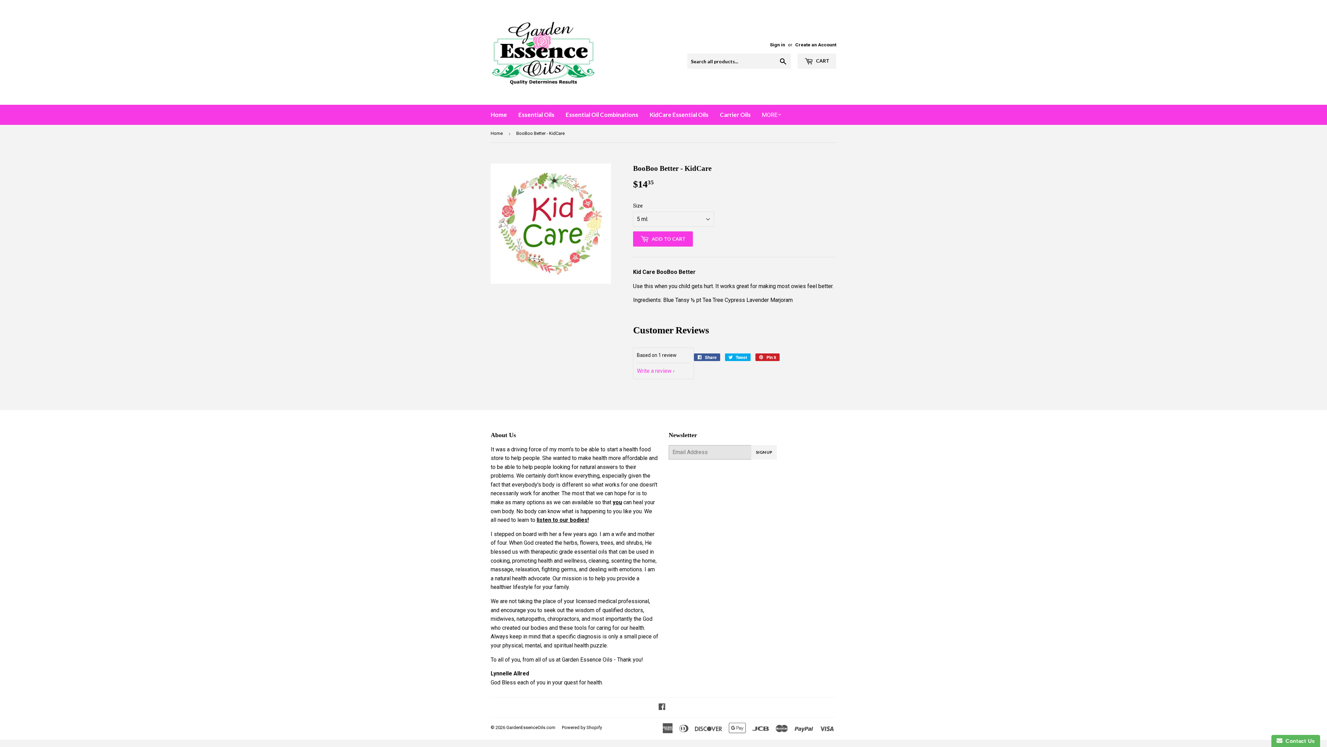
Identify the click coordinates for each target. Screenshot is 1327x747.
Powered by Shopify (582, 727)
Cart (822, 61)
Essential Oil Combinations (602, 114)
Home (499, 114)
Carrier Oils (735, 114)
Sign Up (764, 452)
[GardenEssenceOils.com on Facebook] (662, 707)
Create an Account (815, 44)
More (770, 114)
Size (638, 206)
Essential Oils (536, 114)
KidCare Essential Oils (679, 114)
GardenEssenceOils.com (530, 727)
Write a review (654, 371)
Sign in (777, 44)
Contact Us (1298, 741)
